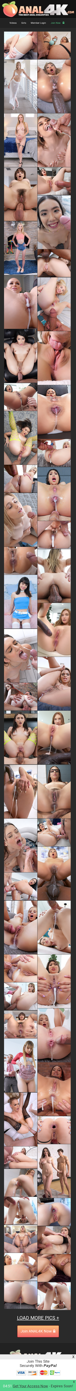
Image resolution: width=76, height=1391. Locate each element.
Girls (23, 23)
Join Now (55, 23)
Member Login (38, 23)
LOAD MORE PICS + (38, 1318)
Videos (13, 23)
